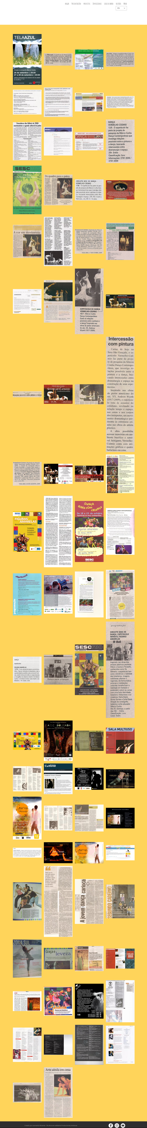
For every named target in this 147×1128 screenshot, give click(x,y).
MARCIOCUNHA (32, 6)
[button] (86, 4)
